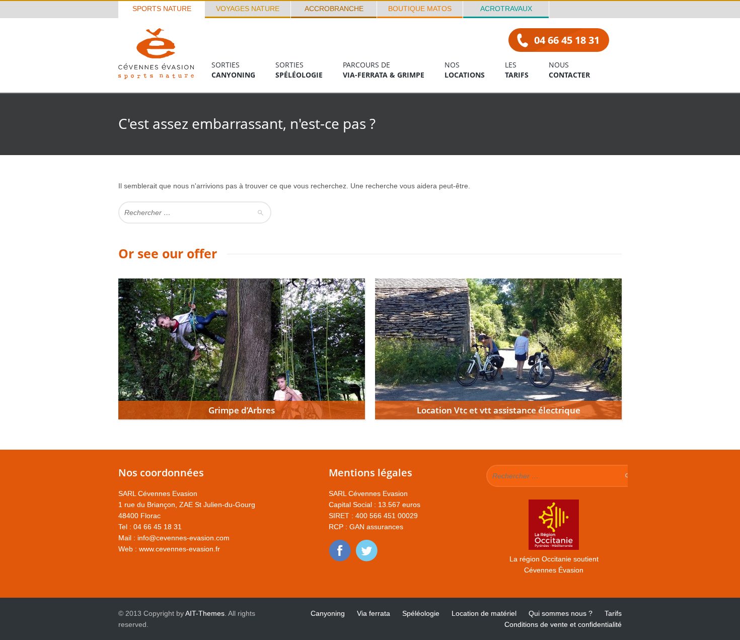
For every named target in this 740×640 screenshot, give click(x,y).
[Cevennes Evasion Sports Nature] (156, 76)
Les (517, 70)
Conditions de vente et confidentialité (563, 624)
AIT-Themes (205, 613)
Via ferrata (373, 613)
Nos (465, 70)
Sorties (233, 70)
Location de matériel (484, 613)
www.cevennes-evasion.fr (179, 549)
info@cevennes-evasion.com (183, 538)
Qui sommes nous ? (561, 613)
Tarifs (613, 613)
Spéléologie (420, 613)
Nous (569, 70)
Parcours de (383, 70)
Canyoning (328, 613)
